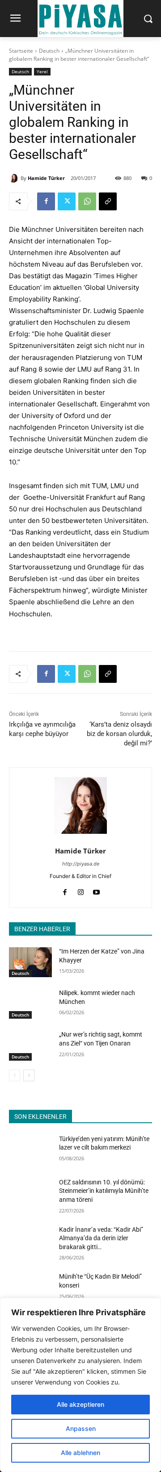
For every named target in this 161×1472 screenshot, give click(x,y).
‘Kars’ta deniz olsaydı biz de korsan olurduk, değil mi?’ (119, 733)
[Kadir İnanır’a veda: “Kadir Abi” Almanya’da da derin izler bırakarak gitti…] (30, 1240)
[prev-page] (14, 1075)
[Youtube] (96, 890)
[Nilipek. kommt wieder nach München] (30, 1004)
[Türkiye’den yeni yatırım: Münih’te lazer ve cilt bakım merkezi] (30, 1150)
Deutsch (49, 50)
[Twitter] (67, 201)
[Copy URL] (108, 201)
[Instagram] (80, 890)
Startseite (21, 50)
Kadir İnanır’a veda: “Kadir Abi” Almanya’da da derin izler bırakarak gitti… (101, 1238)
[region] (80, 1385)
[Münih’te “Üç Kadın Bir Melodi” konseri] (30, 1287)
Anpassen (81, 1428)
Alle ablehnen (80, 1452)
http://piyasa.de (80, 864)
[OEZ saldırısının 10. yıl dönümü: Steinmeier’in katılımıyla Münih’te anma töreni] (30, 1193)
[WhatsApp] (87, 201)
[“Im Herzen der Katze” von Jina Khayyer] (30, 962)
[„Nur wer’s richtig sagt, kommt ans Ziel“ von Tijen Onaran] (30, 1045)
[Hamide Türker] (15, 178)
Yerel (42, 71)
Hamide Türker (46, 178)
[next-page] (28, 1075)
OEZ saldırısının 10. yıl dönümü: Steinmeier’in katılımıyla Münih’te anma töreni (103, 1191)
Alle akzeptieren (80, 1404)
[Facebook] (46, 201)
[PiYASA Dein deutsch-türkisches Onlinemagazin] (80, 18)
